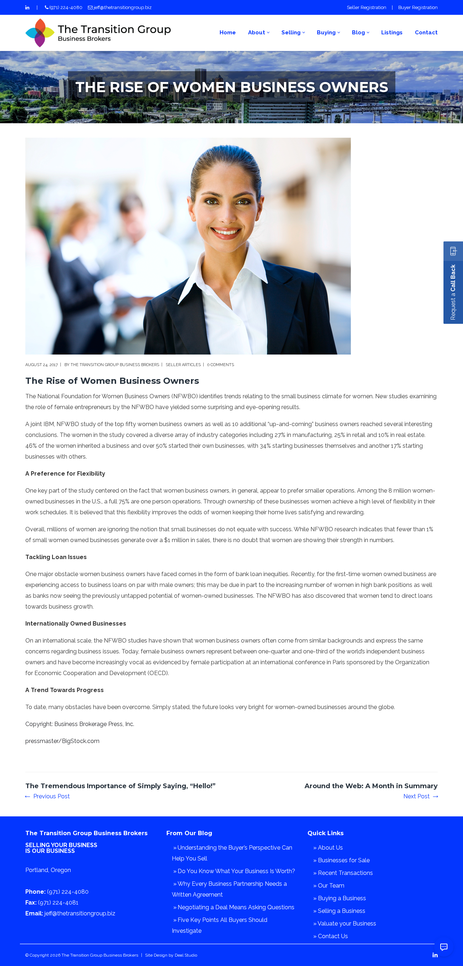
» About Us (328, 847)
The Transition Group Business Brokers (115, 364)
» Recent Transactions (343, 873)
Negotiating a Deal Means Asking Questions (236, 907)
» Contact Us (330, 936)
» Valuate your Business (344, 923)
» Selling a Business (339, 910)
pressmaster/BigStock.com (62, 741)
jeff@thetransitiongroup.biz (123, 7)
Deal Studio (186, 955)
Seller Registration (366, 7)
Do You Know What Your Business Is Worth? (236, 871)
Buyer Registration (418, 7)
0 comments (220, 364)
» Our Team (328, 885)
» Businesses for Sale (341, 860)
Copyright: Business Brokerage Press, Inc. (79, 724)
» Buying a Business (339, 898)
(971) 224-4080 (66, 7)
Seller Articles (183, 364)
